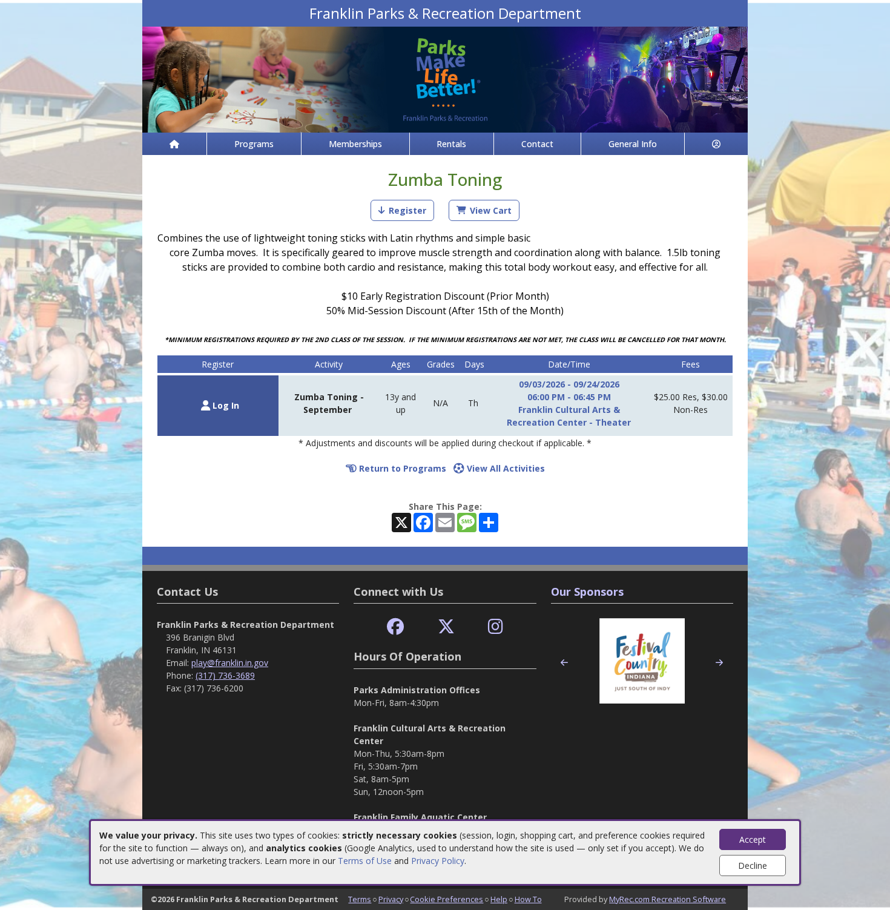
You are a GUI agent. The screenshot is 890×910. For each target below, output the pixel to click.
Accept (752, 839)
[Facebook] (395, 627)
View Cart (491, 210)
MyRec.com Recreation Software (667, 899)
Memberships (355, 144)
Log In (224, 405)
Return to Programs (401, 468)
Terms (359, 899)
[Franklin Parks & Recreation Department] (445, 78)
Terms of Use (365, 860)
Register (407, 210)
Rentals (451, 144)
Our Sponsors (587, 591)
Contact (537, 144)
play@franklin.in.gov (229, 662)
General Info (632, 144)
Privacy (390, 899)
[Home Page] (174, 144)
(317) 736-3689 (225, 675)
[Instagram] (495, 627)
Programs (254, 144)
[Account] (716, 144)
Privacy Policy (437, 860)
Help (498, 899)
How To (528, 899)
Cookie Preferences (446, 899)
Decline (752, 865)
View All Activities (504, 468)
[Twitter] (446, 627)
